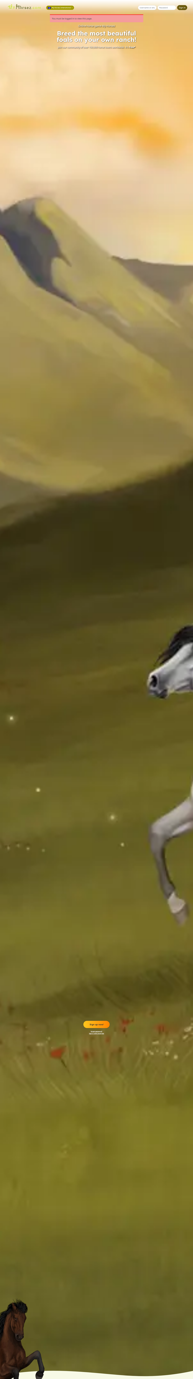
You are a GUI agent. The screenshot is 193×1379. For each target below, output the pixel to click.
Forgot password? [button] (96, 1031)
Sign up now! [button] (96, 1024)
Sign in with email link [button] (96, 1033)
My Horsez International (61, 8)
